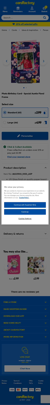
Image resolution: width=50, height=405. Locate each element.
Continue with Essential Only (25, 205)
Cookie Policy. (24, 198)
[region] (25, 202)
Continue (25, 212)
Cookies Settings (25, 219)
